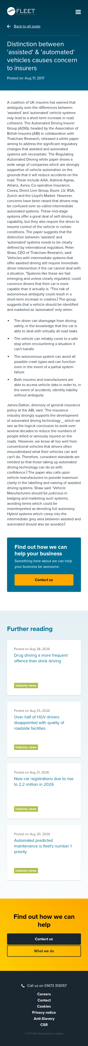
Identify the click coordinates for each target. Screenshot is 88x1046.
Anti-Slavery (44, 1018)
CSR (44, 1024)
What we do (44, 951)
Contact (44, 1000)
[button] (78, 12)
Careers (44, 994)
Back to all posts (27, 26)
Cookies (44, 1006)
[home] (21, 11)
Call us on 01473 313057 (47, 985)
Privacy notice (44, 1012)
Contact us (44, 580)
